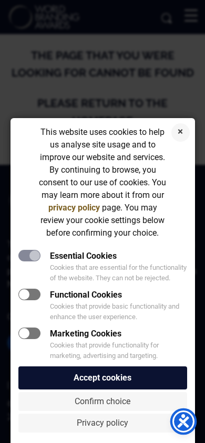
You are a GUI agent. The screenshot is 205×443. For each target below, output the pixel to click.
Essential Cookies (83, 256)
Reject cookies (180, 132)
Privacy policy (102, 423)
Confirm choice (102, 401)
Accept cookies (102, 378)
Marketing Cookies (85, 334)
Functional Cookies (86, 295)
